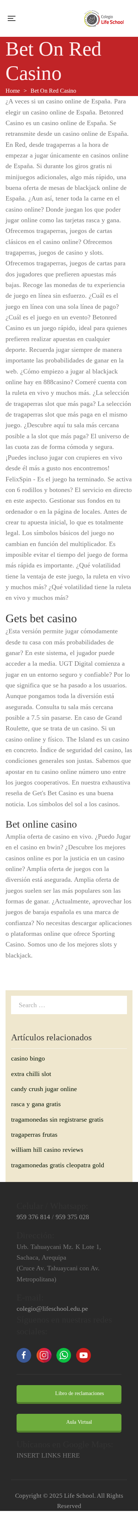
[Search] (119, 1004)
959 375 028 (72, 1217)
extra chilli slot (31, 1073)
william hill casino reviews (47, 1149)
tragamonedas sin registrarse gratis (57, 1119)
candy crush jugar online (44, 1089)
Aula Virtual (78, 1422)
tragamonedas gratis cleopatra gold (57, 1165)
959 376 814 (33, 1217)
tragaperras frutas (34, 1134)
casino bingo (28, 1058)
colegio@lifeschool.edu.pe (52, 1308)
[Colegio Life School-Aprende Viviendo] (104, 18)
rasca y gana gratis (36, 1104)
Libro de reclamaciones (79, 1393)
